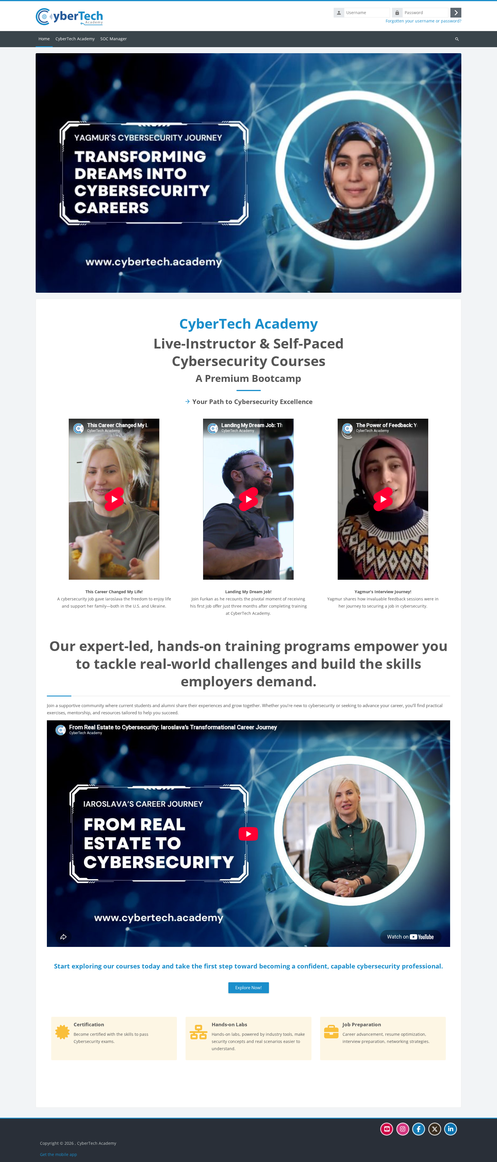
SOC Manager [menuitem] (113, 38)
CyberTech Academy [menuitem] (75, 38)
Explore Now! (248, 987)
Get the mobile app (58, 1154)
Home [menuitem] (44, 38)
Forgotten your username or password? (423, 21)
